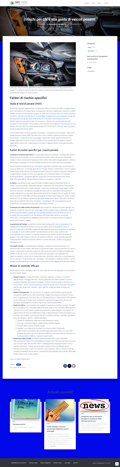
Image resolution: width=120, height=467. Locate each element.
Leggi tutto (53, 446)
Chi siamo (86, 3)
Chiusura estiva (19, 424)
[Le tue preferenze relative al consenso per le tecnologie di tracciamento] (117, 464)
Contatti (106, 3)
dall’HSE (58, 179)
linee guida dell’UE (20, 179)
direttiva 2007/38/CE (34, 344)
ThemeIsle (107, 463)
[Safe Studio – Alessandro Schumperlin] (18, 3)
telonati (33, 287)
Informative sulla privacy (18, 463)
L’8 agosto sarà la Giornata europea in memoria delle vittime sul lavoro (91, 418)
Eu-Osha (17, 359)
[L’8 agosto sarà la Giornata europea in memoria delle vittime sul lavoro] (94, 404)
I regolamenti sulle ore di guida (52, 201)
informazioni (39, 166)
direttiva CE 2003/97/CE (25, 341)
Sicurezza (22, 367)
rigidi (40, 287)
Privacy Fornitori (45, 463)
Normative (91, 51)
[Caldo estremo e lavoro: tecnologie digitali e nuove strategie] (60, 409)
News (93, 3)
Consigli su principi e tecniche (39, 285)
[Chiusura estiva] (25, 408)
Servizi (99, 3)
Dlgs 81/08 (16, 367)
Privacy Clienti (33, 463)
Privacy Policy (91, 71)
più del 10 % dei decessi (24, 259)
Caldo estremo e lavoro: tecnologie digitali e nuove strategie (58, 429)
